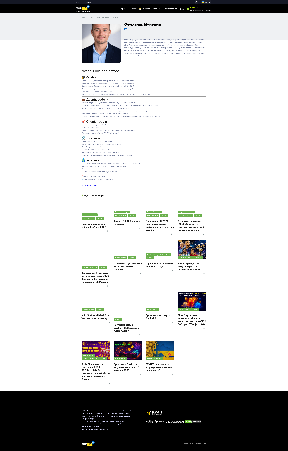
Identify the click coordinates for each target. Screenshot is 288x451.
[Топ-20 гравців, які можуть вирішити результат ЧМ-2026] (192, 249)
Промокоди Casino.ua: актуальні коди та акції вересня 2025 (126, 367)
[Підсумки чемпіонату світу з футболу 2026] (96, 210)
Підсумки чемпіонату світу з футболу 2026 (94, 226)
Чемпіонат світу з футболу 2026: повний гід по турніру (126, 327)
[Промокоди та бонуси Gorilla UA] (160, 301)
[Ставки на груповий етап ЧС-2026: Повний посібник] (128, 249)
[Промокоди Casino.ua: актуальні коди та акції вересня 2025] (128, 350)
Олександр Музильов (90, 185)
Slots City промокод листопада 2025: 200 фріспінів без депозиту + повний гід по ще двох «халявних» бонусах (96, 372)
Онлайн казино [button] (130, 9)
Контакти (87, 2)
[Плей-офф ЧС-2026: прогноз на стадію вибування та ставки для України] (160, 209)
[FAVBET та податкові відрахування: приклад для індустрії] (160, 350)
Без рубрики (151, 254)
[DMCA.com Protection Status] (193, 422)
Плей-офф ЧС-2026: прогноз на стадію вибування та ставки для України (160, 226)
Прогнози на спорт (185, 215)
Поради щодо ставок (186, 212)
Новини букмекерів (89, 215)
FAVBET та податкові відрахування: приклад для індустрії (159, 367)
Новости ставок (88, 218)
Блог (78, 2)
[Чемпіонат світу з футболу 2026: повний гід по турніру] (128, 306)
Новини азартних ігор (90, 358)
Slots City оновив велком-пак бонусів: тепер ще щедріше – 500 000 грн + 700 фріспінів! (192, 320)
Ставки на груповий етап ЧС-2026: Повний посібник (128, 266)
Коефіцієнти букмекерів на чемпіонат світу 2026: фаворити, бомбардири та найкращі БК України (95, 277)
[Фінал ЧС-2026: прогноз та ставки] (128, 209)
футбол (99, 218)
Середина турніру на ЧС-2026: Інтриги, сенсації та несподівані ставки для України (191, 226)
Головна (84, 18)
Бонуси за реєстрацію (151, 9)
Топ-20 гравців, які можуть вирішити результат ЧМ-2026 (189, 266)
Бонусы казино (152, 310)
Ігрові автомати (171, 9)
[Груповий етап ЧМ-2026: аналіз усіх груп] (160, 249)
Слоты (195, 310)
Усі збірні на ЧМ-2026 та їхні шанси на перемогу (95, 317)
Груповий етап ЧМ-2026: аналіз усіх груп (159, 265)
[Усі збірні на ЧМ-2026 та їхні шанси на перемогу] (96, 301)
